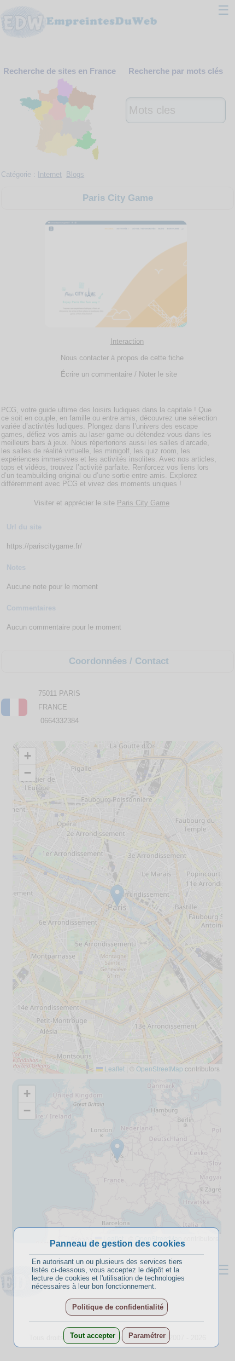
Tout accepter (91, 1335)
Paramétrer (146, 1335)
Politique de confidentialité (116, 1307)
